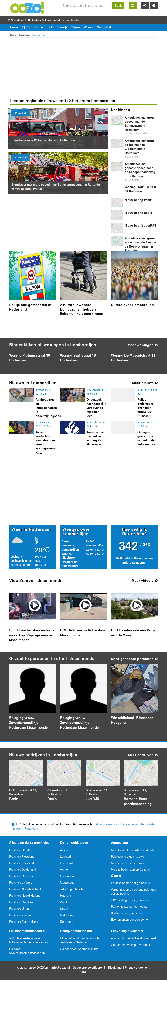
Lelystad (65, 856)
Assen (64, 850)
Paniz (138, 200)
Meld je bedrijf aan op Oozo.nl (130, 869)
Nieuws (75, 27)
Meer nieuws (143, 382)
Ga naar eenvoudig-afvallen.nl (130, 945)
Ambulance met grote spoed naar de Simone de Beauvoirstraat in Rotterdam (140, 244)
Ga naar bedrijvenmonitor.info (79, 949)
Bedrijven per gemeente (126, 913)
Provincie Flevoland (21, 856)
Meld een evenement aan (127, 863)
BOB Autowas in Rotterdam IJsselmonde (82, 632)
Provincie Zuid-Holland (23, 921)
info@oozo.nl (60, 967)
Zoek (118, 5)
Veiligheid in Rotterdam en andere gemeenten (134, 560)
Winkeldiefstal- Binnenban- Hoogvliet (133, 720)
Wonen (88, 27)
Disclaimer (115, 967)
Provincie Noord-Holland (25, 895)
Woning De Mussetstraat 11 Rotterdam (133, 357)
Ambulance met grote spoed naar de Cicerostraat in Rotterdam (140, 147)
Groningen (67, 876)
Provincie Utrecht (20, 908)
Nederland (17, 20)
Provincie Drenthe (20, 850)
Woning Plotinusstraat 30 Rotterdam (140, 189)
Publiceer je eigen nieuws (127, 856)
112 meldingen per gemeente (130, 900)
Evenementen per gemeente (129, 919)
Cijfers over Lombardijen (132, 304)
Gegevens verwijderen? (89, 967)
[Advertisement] (83, 68)
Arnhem (65, 869)
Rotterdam (34, 20)
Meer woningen (141, 344)
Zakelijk (62, 27)
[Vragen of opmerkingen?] (154, 5)
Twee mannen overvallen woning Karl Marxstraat (96, 438)
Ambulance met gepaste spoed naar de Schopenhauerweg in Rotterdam (140, 170)
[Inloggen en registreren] (145, 5)
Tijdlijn (26, 27)
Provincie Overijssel (21, 902)
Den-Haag (66, 921)
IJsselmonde (53, 20)
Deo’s (138, 212)
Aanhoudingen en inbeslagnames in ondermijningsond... (50, 407)
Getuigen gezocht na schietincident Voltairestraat (147, 438)
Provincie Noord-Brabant (25, 889)
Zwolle (64, 902)
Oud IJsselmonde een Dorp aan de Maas (133, 632)
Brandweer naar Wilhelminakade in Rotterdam (43, 140)
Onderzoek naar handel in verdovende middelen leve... (97, 407)
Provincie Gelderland (22, 869)
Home (14, 27)
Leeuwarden (68, 863)
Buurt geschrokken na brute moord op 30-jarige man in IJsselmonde (31, 635)
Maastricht (67, 882)
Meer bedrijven (141, 755)
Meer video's (143, 580)
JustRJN (140, 225)
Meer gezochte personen (133, 658)
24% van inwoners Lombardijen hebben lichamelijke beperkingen (81, 309)
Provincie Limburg (20, 882)
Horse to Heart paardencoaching (138, 801)
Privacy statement (137, 967)
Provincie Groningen (22, 876)
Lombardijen (39, 35)
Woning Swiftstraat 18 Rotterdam (78, 357)
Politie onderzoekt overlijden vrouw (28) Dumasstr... (145, 407)
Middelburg (67, 915)
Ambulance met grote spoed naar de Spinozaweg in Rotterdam (140, 123)
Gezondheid (104, 27)
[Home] (27, 7)
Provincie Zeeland (20, 915)
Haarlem (65, 895)
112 (51, 27)
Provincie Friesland (21, 863)
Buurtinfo (39, 27)
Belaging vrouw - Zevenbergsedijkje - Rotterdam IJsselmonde (28, 722)
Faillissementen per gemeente (130, 883)
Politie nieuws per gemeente (129, 906)
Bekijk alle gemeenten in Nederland (30, 307)
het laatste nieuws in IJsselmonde (115, 824)
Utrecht (64, 908)
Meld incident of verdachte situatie (133, 850)
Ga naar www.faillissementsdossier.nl (27, 951)
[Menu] (133, 5)
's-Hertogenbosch (71, 889)
